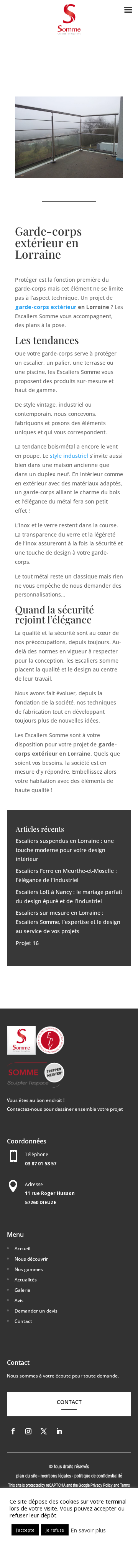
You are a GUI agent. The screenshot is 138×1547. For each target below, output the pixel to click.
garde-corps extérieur (45, 307)
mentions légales (56, 1476)
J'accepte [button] (25, 1530)
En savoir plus (88, 1530)
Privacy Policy (101, 1485)
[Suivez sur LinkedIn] (59, 1431)
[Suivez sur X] (44, 1431)
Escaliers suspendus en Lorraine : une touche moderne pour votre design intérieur (65, 850)
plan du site (26, 1476)
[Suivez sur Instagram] (28, 1431)
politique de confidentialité (98, 1476)
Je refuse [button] (55, 1530)
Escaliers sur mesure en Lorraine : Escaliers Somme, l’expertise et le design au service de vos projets (68, 922)
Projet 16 (27, 943)
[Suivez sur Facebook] (13, 1431)
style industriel (69, 455)
